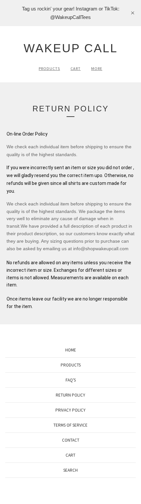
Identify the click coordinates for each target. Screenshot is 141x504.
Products (49, 68)
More (96, 68)
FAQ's (71, 380)
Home (70, 350)
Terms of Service (70, 425)
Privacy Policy (70, 410)
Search (70, 470)
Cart (75, 68)
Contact (70, 440)
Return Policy (70, 395)
